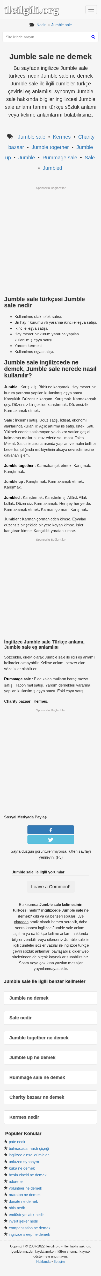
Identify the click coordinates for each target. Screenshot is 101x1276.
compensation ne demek (30, 1228)
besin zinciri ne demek (28, 1175)
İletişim (59, 1262)
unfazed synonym (24, 1161)
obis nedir (17, 1208)
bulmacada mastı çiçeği (29, 1148)
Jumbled (52, 168)
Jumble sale (61, 25)
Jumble (26, 157)
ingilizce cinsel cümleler (29, 1155)
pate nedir (17, 1141)
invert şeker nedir (23, 1221)
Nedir (41, 25)
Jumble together (50, 147)
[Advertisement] (50, 240)
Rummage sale (59, 157)
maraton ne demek (25, 1194)
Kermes (62, 137)
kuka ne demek (22, 1168)
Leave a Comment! (50, 886)
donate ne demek (23, 1201)
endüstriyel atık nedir (26, 1214)
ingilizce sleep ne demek (29, 1234)
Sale (90, 157)
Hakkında (43, 1262)
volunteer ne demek (25, 1188)
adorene (16, 1181)
